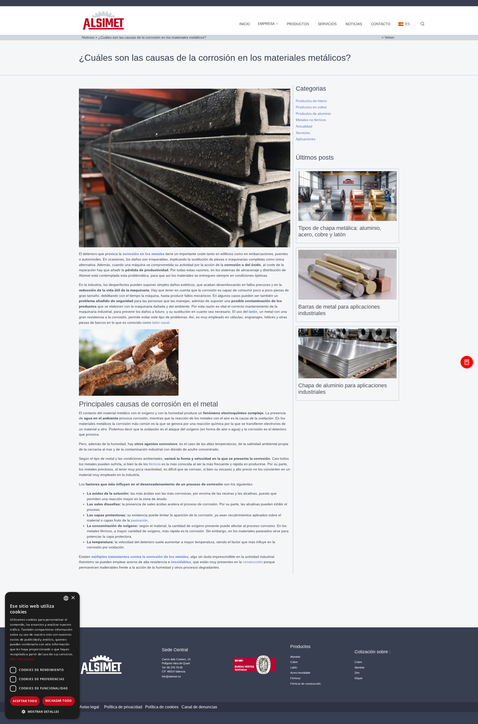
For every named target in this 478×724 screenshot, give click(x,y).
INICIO (244, 24)
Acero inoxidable (300, 672)
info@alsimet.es (171, 676)
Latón (293, 667)
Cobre (294, 661)
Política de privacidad (123, 707)
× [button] (73, 598)
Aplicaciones (305, 139)
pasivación (139, 520)
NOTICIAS (354, 24)
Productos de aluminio (313, 114)
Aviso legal (89, 707)
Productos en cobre (311, 107)
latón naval (160, 323)
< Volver (388, 37)
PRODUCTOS (298, 24)
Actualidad (304, 126)
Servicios (303, 133)
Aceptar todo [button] (25, 701)
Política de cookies (162, 707)
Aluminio (295, 656)
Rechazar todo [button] (58, 701)
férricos (155, 464)
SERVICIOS (327, 24)
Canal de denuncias (199, 707)
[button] (42, 711)
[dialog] (42, 655)
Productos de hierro (311, 101)
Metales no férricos (311, 120)
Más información (22, 659)
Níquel (358, 678)
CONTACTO (380, 24)
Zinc (357, 672)
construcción (253, 562)
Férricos (295, 678)
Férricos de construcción (305, 683)
